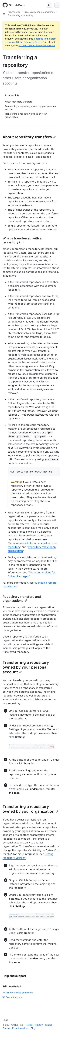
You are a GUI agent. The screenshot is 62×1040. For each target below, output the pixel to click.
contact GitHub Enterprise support (37, 45)
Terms (29, 1024)
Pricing (6, 1028)
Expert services (20, 1028)
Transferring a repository (20, 15)
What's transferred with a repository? (22, 240)
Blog (33, 1028)
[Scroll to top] (55, 1033)
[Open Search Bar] (49, 5)
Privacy (39, 1024)
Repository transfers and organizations (22, 599)
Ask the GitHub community (19, 992)
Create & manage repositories (39, 12)
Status (48, 1024)
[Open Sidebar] (3, 13)
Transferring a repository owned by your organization (28, 809)
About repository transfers (27, 137)
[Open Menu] (56, 5)
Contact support (14, 997)
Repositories (14, 12)
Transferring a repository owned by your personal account (26, 667)
